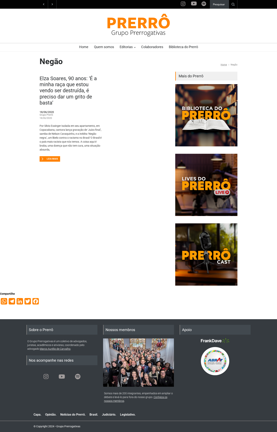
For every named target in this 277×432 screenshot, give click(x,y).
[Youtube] (61, 376)
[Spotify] (77, 376)
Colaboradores (152, 47)
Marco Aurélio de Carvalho (55, 348)
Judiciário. (109, 414)
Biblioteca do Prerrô (183, 47)
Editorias (126, 47)
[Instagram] (46, 376)
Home (83, 47)
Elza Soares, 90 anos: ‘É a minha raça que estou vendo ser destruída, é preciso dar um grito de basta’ (68, 90)
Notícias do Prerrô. (73, 414)
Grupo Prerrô (46, 114)
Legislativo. (128, 414)
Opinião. (51, 414)
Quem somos (104, 47)
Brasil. (94, 414)
